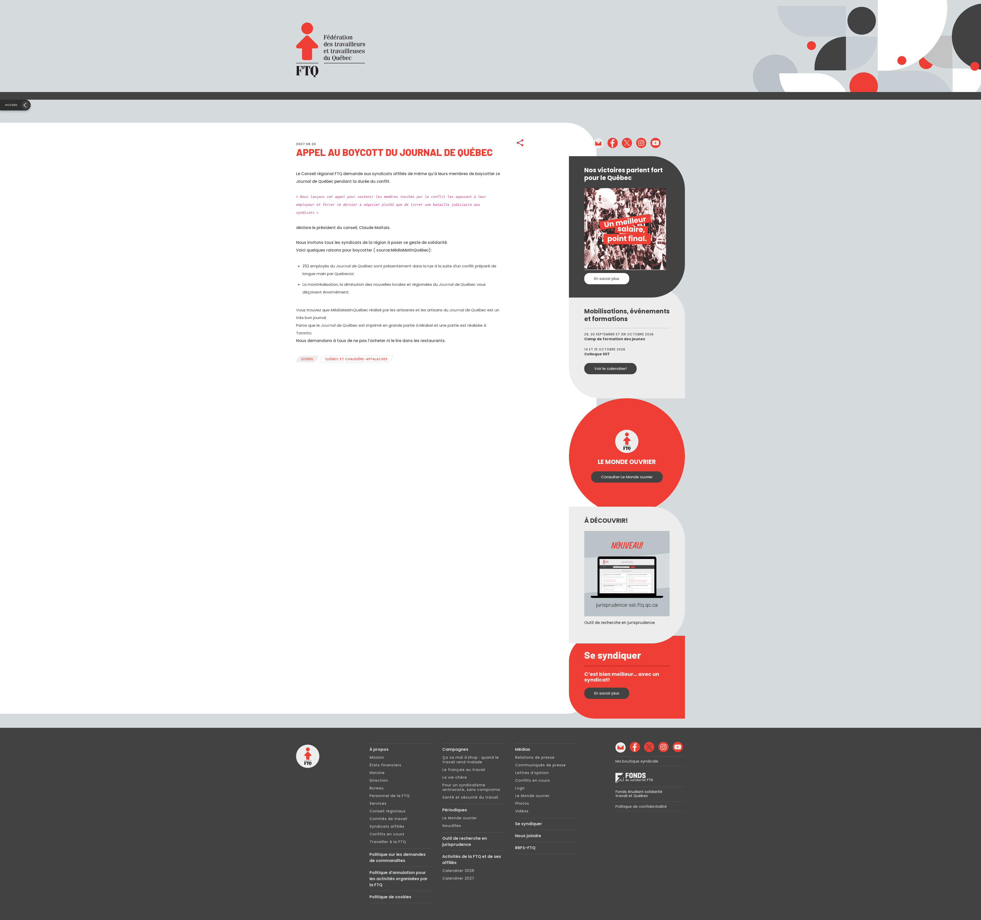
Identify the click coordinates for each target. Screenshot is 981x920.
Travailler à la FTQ (388, 841)
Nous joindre (528, 836)
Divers (307, 359)
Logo (520, 788)
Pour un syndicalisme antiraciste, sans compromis (471, 787)
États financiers (385, 765)
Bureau (377, 788)
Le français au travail (463, 769)
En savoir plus (606, 278)
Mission (377, 757)
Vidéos (522, 811)
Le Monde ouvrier (459, 818)
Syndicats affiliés (387, 826)
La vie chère (454, 777)
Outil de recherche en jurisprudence (464, 841)
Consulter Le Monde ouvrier (627, 477)
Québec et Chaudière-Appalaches (356, 359)
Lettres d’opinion (532, 772)
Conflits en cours (387, 834)
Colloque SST (597, 354)
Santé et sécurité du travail (470, 797)
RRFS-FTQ (525, 848)
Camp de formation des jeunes (614, 339)
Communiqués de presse (540, 765)
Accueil (11, 105)
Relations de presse (535, 757)
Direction (379, 780)
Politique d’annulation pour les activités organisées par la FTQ (398, 879)
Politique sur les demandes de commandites (397, 857)
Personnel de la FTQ (390, 795)
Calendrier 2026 (458, 870)
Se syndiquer (528, 824)
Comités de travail (388, 818)
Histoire (377, 772)
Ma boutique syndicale (636, 761)
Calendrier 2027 (458, 878)
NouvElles (451, 825)
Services (378, 803)
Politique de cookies (390, 897)
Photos (522, 803)
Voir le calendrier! (610, 368)
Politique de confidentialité (641, 806)
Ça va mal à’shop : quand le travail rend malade (470, 760)
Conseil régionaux (388, 811)
